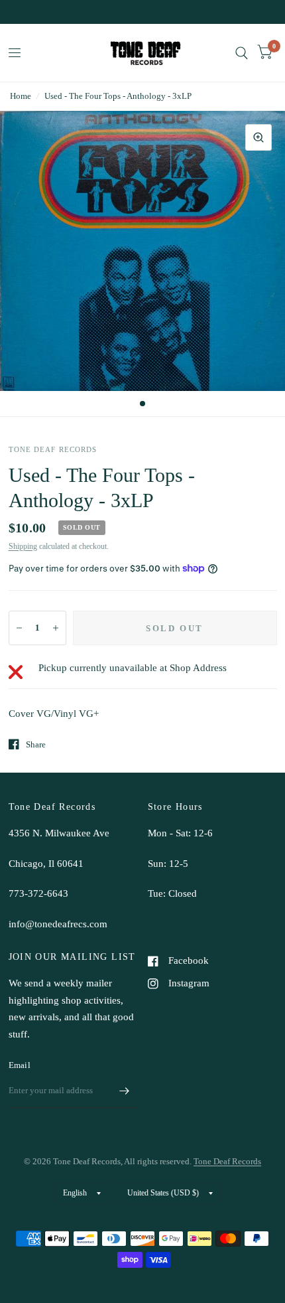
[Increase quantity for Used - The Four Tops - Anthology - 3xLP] (56, 628)
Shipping (23, 546)
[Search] (242, 53)
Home (20, 96)
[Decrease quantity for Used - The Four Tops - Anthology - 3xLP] (19, 628)
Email (19, 1065)
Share (36, 744)
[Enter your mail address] (124, 1090)
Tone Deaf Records (227, 1161)
